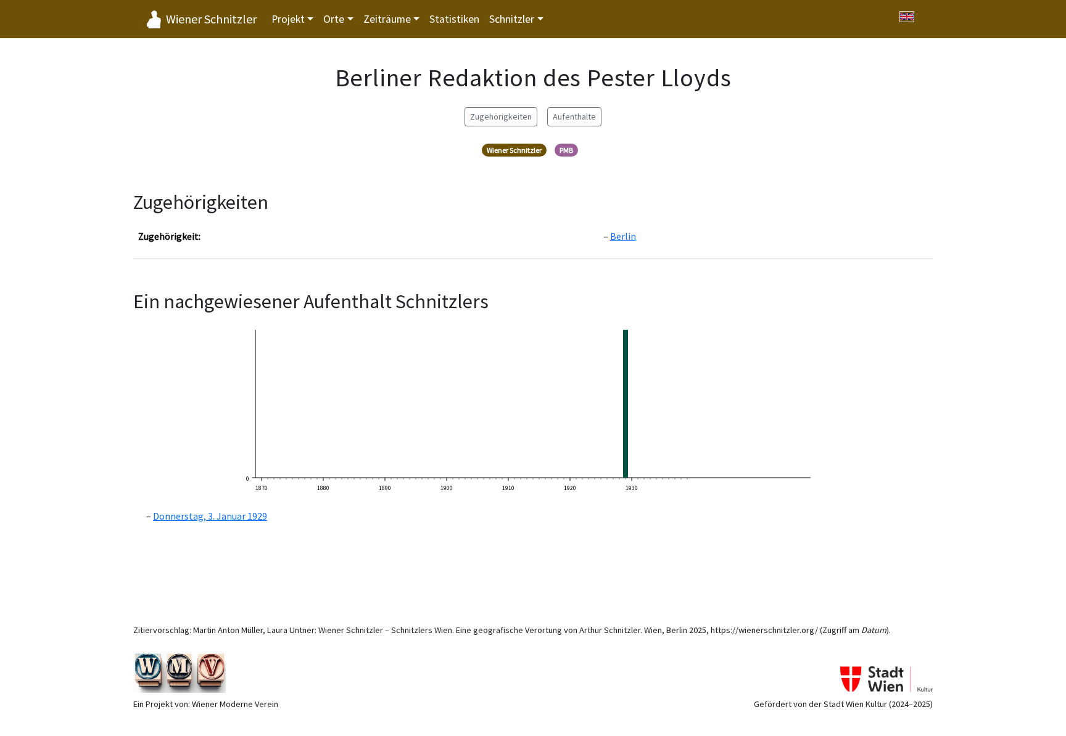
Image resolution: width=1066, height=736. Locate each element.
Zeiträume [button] (387, 19)
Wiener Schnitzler (211, 19)
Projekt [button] (288, 19)
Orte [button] (333, 19)
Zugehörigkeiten (501, 116)
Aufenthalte (574, 116)
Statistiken (454, 19)
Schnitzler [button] (511, 19)
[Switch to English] (907, 16)
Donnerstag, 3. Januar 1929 (210, 516)
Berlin (623, 236)
